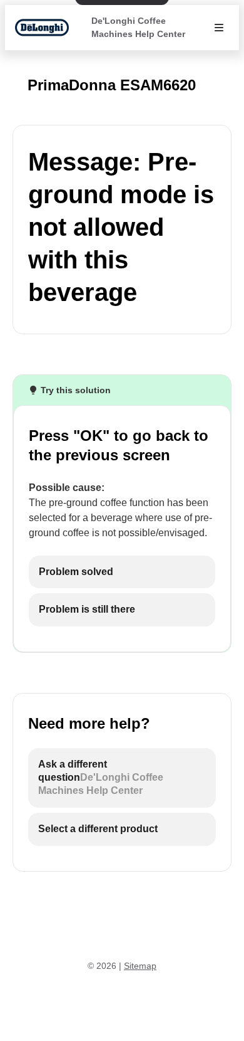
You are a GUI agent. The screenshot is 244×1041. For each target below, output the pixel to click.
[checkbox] (122, 572)
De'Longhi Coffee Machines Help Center (138, 27)
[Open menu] (219, 28)
